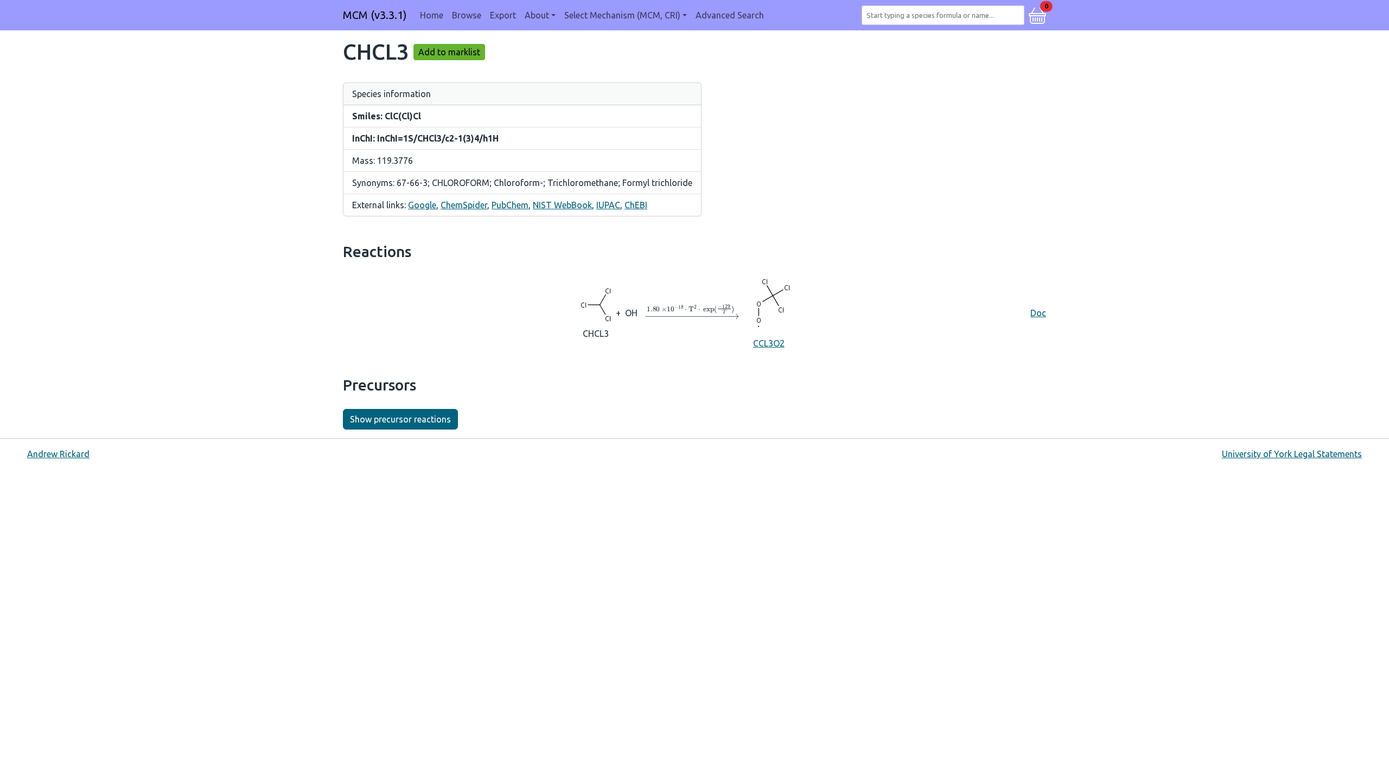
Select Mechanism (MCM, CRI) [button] (622, 15)
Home (431, 15)
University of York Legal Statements (1292, 454)
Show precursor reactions (400, 419)
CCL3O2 (769, 343)
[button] (1037, 14)
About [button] (537, 15)
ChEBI (636, 205)
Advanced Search (730, 15)
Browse (466, 15)
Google (422, 205)
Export (503, 15)
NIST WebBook (562, 205)
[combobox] (945, 15)
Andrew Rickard (58, 454)
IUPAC (608, 205)
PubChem (510, 205)
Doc (1038, 313)
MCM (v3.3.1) (375, 15)
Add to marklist (449, 52)
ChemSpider (464, 205)
